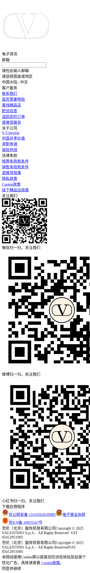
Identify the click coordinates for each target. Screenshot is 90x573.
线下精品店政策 (15, 190)
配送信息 (9, 111)
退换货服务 (11, 122)
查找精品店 (11, 105)
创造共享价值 (13, 138)
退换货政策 (11, 173)
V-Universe (10, 133)
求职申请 (9, 144)
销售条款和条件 (15, 167)
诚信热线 (9, 150)
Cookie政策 (11, 184)
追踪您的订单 (13, 117)
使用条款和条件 (15, 161)
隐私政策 (9, 179)
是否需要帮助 (13, 99)
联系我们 (9, 94)
